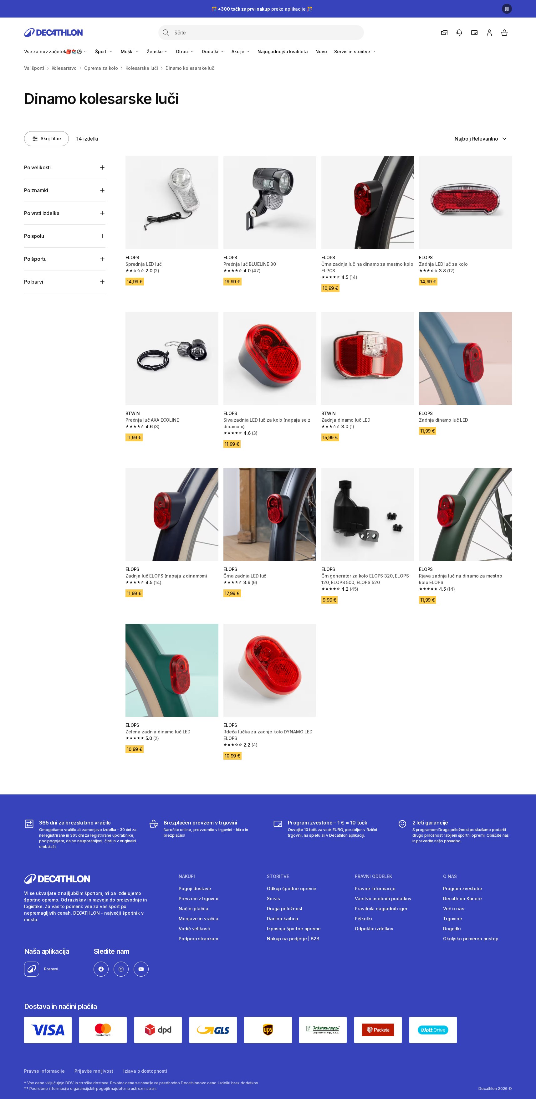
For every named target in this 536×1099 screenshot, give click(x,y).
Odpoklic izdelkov (374, 928)
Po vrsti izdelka (41, 213)
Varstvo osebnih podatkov (383, 898)
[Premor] (507, 9)
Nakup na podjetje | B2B (293, 938)
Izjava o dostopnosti (145, 1071)
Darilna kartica (282, 918)
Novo (321, 51)
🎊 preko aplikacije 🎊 (262, 9)
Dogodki (452, 928)
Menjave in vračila (198, 918)
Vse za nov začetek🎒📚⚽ (53, 51)
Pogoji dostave (195, 888)
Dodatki (211, 51)
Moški (128, 51)
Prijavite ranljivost (93, 1071)
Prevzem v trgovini (198, 898)
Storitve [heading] (278, 876)
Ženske (155, 51)
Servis (273, 898)
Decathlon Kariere (462, 898)
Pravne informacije (375, 888)
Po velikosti (37, 167)
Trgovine (452, 918)
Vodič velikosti (194, 928)
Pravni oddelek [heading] (373, 876)
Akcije (239, 51)
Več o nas (453, 908)
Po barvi (33, 282)
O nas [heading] (450, 876)
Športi (102, 51)
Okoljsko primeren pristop (470, 938)
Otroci (183, 51)
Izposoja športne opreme (294, 928)
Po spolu (34, 236)
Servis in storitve (352, 51)
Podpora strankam (198, 938)
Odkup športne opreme (291, 888)
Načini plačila (193, 908)
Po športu (35, 259)
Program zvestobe (462, 888)
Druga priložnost (285, 908)
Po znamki (36, 190)
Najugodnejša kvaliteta (283, 51)
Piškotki (363, 918)
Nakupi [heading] (187, 876)
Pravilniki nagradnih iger (381, 908)
